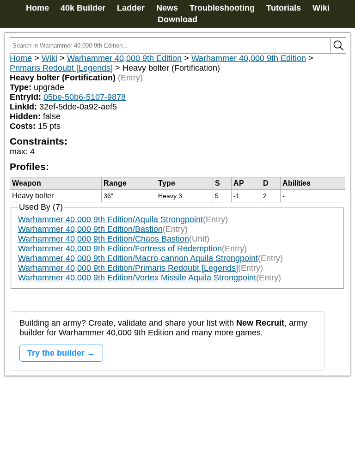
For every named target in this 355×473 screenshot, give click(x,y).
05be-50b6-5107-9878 (84, 97)
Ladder (131, 7)
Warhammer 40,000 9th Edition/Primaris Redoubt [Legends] (128, 268)
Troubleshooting (222, 7)
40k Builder (83, 7)
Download (177, 19)
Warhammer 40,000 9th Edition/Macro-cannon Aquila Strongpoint (138, 258)
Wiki (321, 7)
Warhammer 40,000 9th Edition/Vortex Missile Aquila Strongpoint (137, 277)
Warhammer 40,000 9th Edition (124, 58)
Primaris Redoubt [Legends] (61, 68)
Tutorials (283, 7)
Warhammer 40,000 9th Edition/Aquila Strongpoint (110, 219)
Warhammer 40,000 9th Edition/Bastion (90, 229)
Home (37, 7)
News (167, 7)
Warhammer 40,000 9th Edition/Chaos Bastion (103, 238)
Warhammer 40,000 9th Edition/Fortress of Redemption (120, 248)
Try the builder (56, 353)
